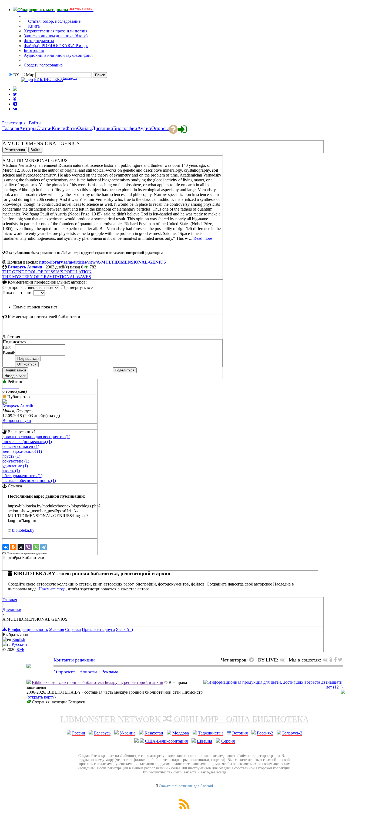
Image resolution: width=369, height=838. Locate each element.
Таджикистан (210, 733)
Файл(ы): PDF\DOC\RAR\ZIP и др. (56, 45)
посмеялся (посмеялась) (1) (27, 441)
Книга (33, 26)
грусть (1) (11, 456)
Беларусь (102, 733)
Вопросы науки (16, 420)
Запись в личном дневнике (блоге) (56, 36)
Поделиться (125, 370)
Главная (9, 599)
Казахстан (154, 733)
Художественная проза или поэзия (55, 31)
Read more (202, 238)
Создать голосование (43, 65)
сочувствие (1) (15, 461)
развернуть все (79, 287)
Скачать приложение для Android (186, 786)
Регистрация (13, 123)
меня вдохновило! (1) (22, 451)
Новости (88, 671)
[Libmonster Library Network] (343, 692)
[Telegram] (43, 547)
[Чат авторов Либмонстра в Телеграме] (15, 104)
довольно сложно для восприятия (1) (36, 436)
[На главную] (28, 666)
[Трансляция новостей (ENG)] (15, 94)
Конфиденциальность (28, 629)
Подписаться (15, 370)
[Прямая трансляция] (283, 660)
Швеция (204, 741)
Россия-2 (265, 733)
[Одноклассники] (13, 547)
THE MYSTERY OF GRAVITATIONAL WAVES (46, 276)
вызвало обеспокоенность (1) (29, 480)
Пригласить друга (98, 629)
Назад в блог (15, 376)
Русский (19, 644)
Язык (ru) (124, 629)
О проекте (64, 671)
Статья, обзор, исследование (53, 21)
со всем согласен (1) (20, 446)
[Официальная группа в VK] (15, 109)
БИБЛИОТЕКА (48, 79)
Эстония (240, 733)
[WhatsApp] (36, 547)
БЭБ (20, 649)
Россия (78, 733)
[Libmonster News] (340, 660)
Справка (73, 629)
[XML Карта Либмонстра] (184, 807)
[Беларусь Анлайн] (4, 402)
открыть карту (41, 697)
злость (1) (11, 470)
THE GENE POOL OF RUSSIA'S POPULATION (47, 272)
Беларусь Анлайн (25, 267)
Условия (56, 629)
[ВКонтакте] (5, 547)
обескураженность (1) (22, 475)
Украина (127, 733)
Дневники (11, 609)
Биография (34, 50)
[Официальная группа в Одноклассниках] (14, 99)
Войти (35, 123)
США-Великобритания (166, 741)
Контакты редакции (74, 660)
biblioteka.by (23, 530)
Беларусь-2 (292, 733)
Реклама (109, 671)
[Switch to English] (15, 89)
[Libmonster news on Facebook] (335, 660)
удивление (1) (15, 466)
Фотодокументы (39, 40)
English (18, 639)
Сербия (228, 741)
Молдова (180, 733)
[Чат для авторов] (253, 660)
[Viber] (28, 547)
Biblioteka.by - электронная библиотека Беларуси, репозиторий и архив (97, 682)
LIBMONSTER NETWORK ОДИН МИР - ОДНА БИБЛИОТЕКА (184, 719)
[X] (21, 547)
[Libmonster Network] (273, 687)
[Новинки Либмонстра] (331, 660)
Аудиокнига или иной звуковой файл (58, 55)
